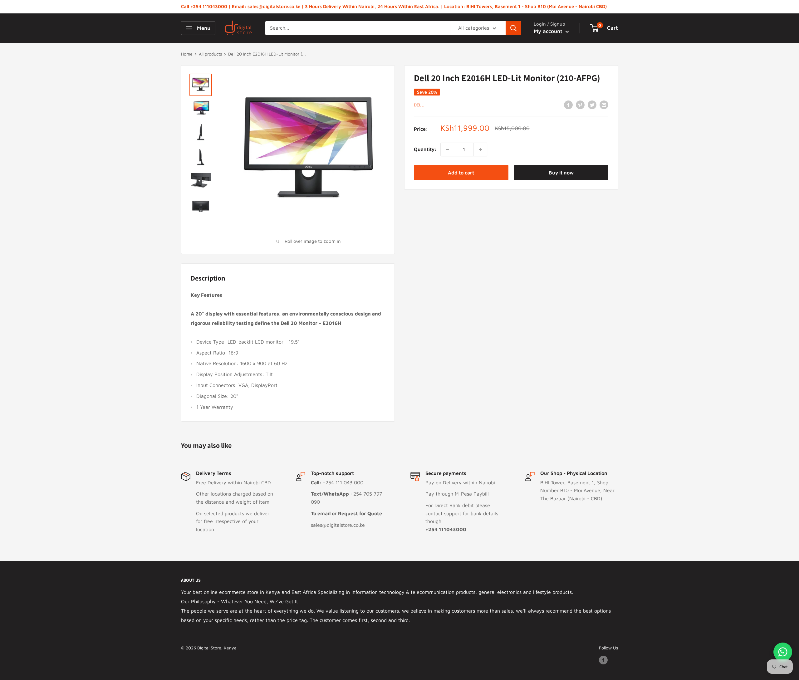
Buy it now (561, 172)
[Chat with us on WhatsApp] (782, 652)
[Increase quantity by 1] (480, 149)
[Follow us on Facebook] (603, 659)
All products (210, 53)
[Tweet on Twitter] (592, 104)
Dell (419, 105)
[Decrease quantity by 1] (447, 149)
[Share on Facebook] (568, 104)
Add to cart (461, 172)
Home (187, 53)
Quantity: (425, 149)
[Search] (513, 28)
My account (549, 31)
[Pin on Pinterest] (580, 104)
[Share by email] (604, 104)
